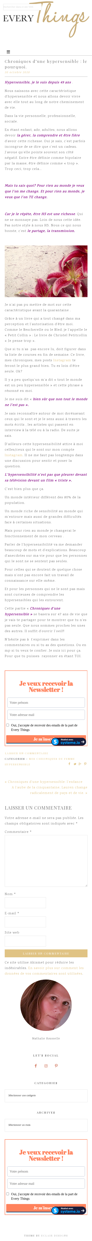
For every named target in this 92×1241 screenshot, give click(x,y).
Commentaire (18, 832)
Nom (10, 894)
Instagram (62, 360)
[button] (46, 47)
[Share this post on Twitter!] (75, 764)
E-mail (12, 913)
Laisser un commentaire (26, 753)
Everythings (46, 19)
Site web (12, 932)
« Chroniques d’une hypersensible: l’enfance (44, 782)
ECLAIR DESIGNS (54, 1235)
